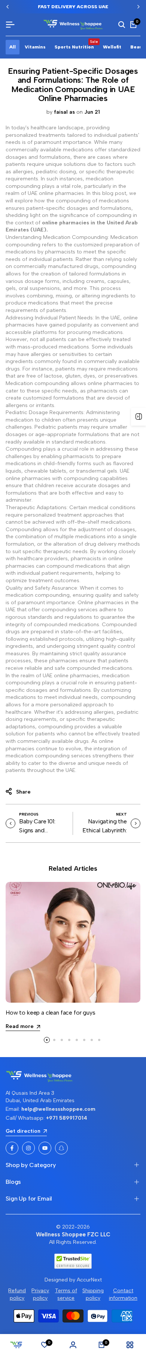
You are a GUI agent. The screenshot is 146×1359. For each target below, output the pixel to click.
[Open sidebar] (138, 417)
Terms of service (66, 1294)
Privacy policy (40, 1294)
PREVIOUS (29, 814)
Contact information (123, 1294)
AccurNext (89, 1280)
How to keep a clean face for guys (50, 1012)
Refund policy (17, 1294)
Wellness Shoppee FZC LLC (73, 1234)
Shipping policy (93, 1294)
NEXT (121, 814)
